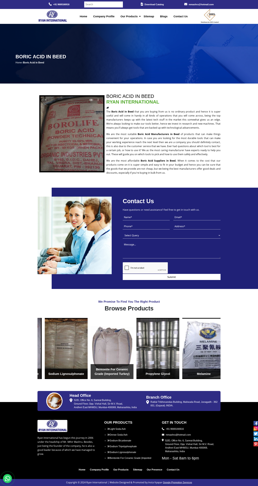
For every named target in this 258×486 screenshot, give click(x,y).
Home (83, 16)
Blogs (164, 16)
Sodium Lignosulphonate (123, 452)
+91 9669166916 (61, 4)
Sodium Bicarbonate (120, 440)
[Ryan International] (52, 16)
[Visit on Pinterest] (256, 444)
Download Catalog (154, 4)
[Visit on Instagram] (256, 428)
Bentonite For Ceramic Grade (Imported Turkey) (129, 460)
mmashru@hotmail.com (201, 4)
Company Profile (104, 16)
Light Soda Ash (118, 429)
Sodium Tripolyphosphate (123, 446)
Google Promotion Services (177, 482)
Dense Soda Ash (119, 434)
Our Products (129, 16)
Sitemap (149, 16)
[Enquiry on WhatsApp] (7, 478)
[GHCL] (209, 16)
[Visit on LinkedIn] (256, 439)
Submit (171, 277)
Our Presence (154, 469)
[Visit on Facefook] (256, 423)
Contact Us (180, 16)
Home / (19, 62)
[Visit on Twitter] (256, 433)
